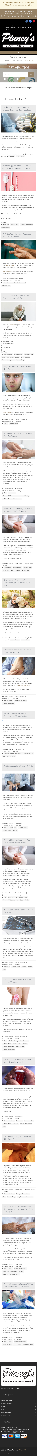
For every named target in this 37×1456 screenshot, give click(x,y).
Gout (4, 1197)
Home (7, 61)
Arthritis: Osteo (8, 827)
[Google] (30, 21)
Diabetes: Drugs (28, 354)
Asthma (30, 967)
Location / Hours (15, 27)
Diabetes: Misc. (8, 354)
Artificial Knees (17, 567)
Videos (22, 79)
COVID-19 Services (6, 1403)
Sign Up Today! (26, 27)
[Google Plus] (5, 1453)
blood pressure (10, 265)
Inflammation (12, 493)
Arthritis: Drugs (20, 156)
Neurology (7, 967)
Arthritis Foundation (24, 685)
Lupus (5, 423)
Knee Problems (25, 357)
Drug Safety (20, 1197)
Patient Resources (16, 61)
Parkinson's (19, 1121)
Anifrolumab (7, 412)
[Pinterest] (34, 21)
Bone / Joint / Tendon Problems (10, 357)
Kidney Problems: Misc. (22, 1194)
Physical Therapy (13, 1041)
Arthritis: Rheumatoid (19, 283)
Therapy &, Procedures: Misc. (11, 1274)
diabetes (12, 325)
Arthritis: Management (27, 224)
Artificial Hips (25, 570)
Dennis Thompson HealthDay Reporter (14, 214)
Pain (5, 493)
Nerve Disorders (28, 1121)
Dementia (11, 156)
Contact (3, 1406)
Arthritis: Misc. (15, 224)
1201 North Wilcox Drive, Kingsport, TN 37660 (18, 11)
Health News (11, 79)
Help (14, 25)
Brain (4, 969)
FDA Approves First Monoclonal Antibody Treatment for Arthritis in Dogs (16, 583)
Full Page (3, 156)
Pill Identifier (22, 25)
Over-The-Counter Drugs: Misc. (12, 753)
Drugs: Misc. (29, 1197)
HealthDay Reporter (8, 341)
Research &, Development (10, 1271)
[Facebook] (26, 21)
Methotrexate (7, 271)
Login (7, 29)
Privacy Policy (5, 1415)
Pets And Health (14, 640)
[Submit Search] (31, 74)
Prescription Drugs (28, 753)
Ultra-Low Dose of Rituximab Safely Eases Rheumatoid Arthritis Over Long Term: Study (18, 1209)
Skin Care (6, 224)
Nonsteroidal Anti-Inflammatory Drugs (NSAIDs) (16, 496)
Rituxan (21, 1271)
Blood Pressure (8, 283)
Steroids (15, 830)
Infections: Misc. (7, 1344)
